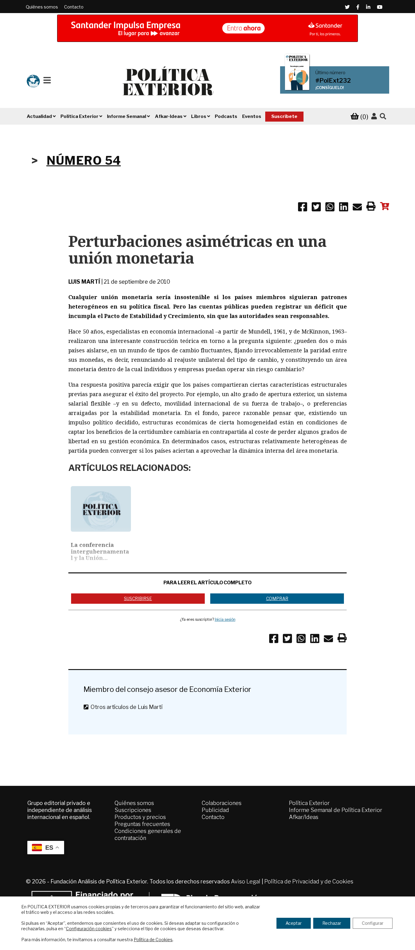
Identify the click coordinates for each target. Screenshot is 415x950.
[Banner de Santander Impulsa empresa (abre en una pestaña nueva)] (207, 28)
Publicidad (215, 810)
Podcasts (226, 116)
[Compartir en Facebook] (302, 208)
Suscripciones (133, 810)
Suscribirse (138, 598)
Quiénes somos (42, 6)
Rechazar (331, 923)
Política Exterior (309, 803)
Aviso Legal (245, 881)
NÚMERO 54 (83, 161)
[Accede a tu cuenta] (374, 116)
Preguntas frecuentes (142, 824)
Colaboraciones (222, 803)
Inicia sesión (225, 619)
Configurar (372, 923)
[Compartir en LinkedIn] (343, 208)
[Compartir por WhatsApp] (329, 208)
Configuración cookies (89, 928)
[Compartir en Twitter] (316, 208)
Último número (330, 72)
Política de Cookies (153, 939)
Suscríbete (284, 116)
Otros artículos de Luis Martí (125, 707)
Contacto (74, 6)
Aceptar (294, 923)
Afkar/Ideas (303, 817)
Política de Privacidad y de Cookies (308, 881)
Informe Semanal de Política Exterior (335, 810)
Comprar (277, 598)
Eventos (251, 116)
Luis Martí (84, 281)
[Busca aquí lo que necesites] (383, 116)
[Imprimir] (371, 207)
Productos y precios (140, 817)
